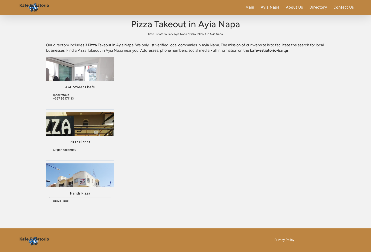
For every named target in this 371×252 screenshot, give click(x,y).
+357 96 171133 (63, 98)
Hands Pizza (80, 193)
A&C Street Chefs (80, 87)
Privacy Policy (284, 240)
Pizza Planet (80, 141)
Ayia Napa (270, 7)
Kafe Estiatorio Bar (160, 34)
